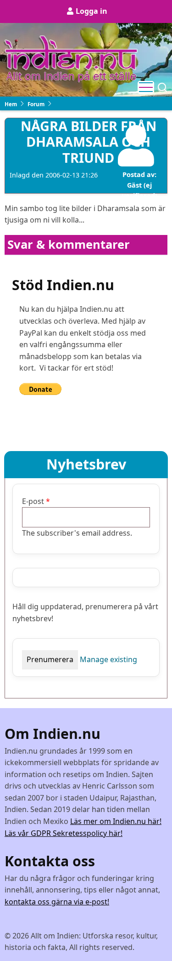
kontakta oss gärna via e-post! (57, 902)
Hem (11, 104)
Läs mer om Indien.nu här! (115, 821)
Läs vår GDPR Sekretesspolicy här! (63, 833)
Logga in (91, 11)
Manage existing (108, 659)
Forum (36, 104)
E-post (33, 501)
